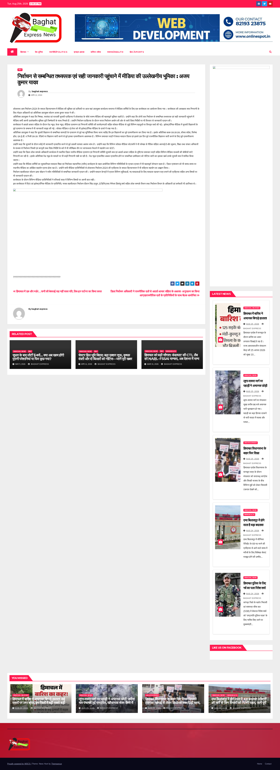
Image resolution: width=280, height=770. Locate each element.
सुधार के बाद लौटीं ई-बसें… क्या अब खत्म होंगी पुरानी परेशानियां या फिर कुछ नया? (38, 357)
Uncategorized (250, 443)
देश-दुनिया (39, 52)
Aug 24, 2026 (252, 531)
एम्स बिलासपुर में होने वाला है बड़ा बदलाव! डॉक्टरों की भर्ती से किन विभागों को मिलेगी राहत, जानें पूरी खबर (238, 702)
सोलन (20, 69)
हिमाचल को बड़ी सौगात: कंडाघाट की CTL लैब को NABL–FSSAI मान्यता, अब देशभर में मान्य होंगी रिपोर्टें (171, 358)
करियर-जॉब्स (96, 52)
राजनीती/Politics (58, 52)
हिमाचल (23, 52)
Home (259, 764)
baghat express (40, 91)
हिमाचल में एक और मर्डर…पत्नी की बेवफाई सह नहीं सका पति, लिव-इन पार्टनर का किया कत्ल (59, 291)
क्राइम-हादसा (79, 52)
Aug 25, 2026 (252, 324)
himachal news (19, 351)
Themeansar (56, 764)
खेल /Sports (137, 52)
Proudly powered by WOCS (19, 764)
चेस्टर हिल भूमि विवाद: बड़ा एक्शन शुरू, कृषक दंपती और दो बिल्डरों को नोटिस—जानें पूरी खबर (105, 357)
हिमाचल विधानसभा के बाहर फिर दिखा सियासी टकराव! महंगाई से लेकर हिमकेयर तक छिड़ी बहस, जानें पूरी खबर (172, 702)
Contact (268, 764)
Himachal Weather (251, 308)
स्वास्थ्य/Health (115, 52)
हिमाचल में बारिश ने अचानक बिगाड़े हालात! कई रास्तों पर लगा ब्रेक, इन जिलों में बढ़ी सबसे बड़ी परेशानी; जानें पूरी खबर (38, 702)
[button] (270, 52)
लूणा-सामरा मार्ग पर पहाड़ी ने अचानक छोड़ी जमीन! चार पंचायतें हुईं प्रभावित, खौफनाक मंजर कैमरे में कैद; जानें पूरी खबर (107, 702)
